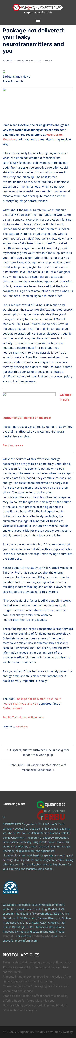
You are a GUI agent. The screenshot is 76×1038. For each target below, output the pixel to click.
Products (38, 936)
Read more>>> (13, 445)
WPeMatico (22, 726)
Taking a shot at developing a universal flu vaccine (37, 962)
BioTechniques (12, 708)
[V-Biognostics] (38, 8)
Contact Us (10, 936)
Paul (10, 60)
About (49, 936)
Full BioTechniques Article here (23, 717)
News (48, 60)
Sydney (68, 1032)
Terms (62, 936)
